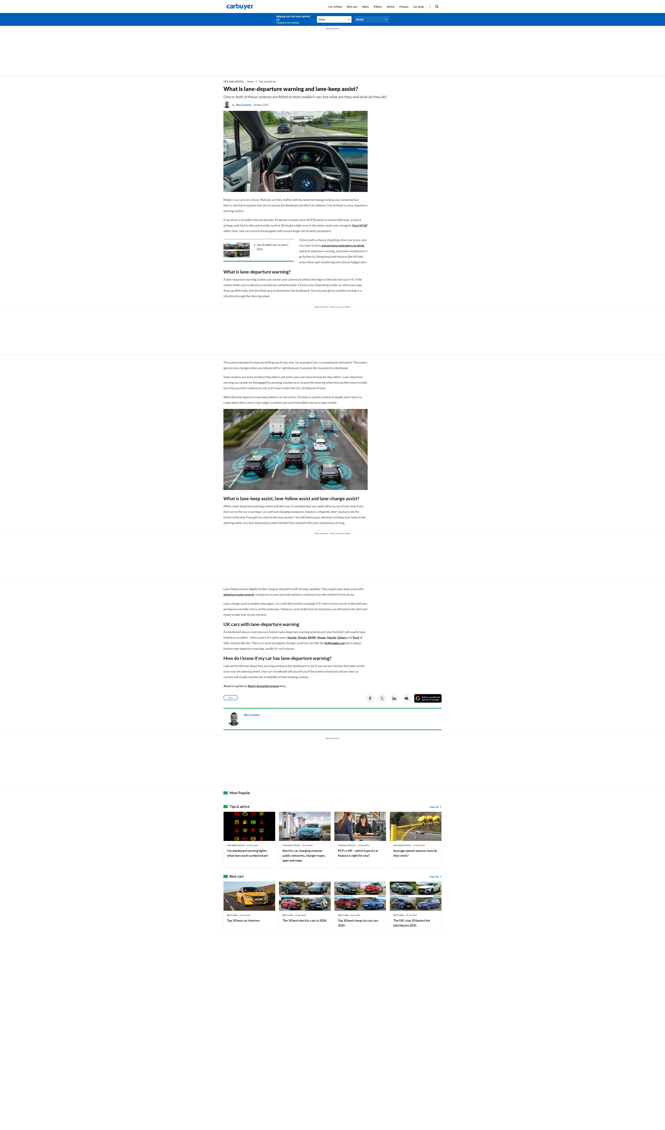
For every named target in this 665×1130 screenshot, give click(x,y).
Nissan (321, 637)
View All (434, 806)
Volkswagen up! (334, 643)
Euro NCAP (359, 225)
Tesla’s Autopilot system (263, 686)
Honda (291, 637)
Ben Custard (243, 104)
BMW (312, 637)
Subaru (342, 637)
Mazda (331, 637)
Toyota (302, 637)
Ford (356, 637)
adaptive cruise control (238, 594)
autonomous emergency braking (343, 245)
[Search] (437, 6)
